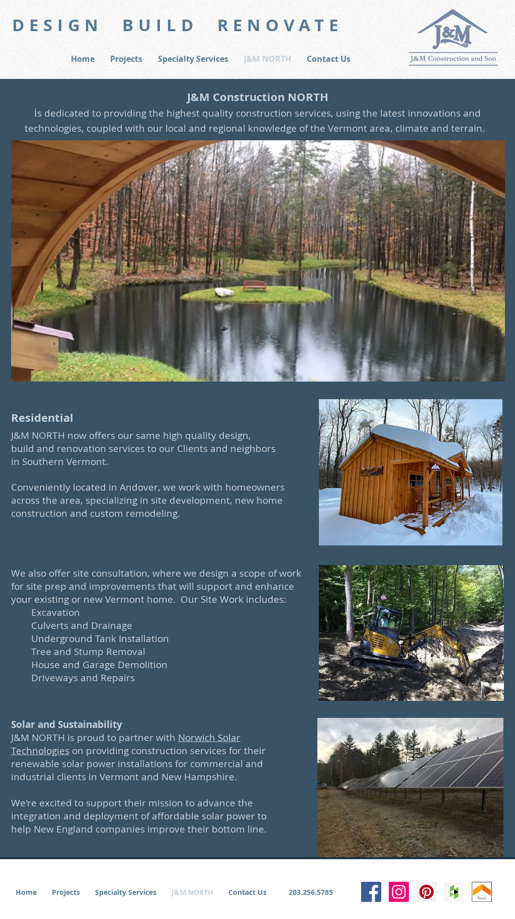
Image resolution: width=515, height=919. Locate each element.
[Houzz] (454, 892)
